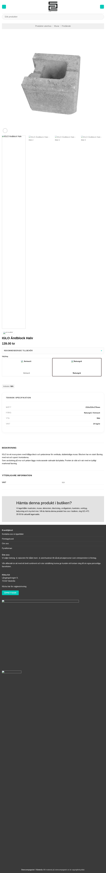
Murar (56, 26)
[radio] (26, 367)
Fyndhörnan (7, 548)
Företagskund (8, 539)
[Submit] (100, 16)
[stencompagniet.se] (53, 6)
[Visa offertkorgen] (102, 7)
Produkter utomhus (43, 26)
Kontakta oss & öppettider (13, 534)
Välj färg (5, 356)
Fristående (66, 26)
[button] (4, 7)
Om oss (5, 543)
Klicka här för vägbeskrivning (14, 586)
